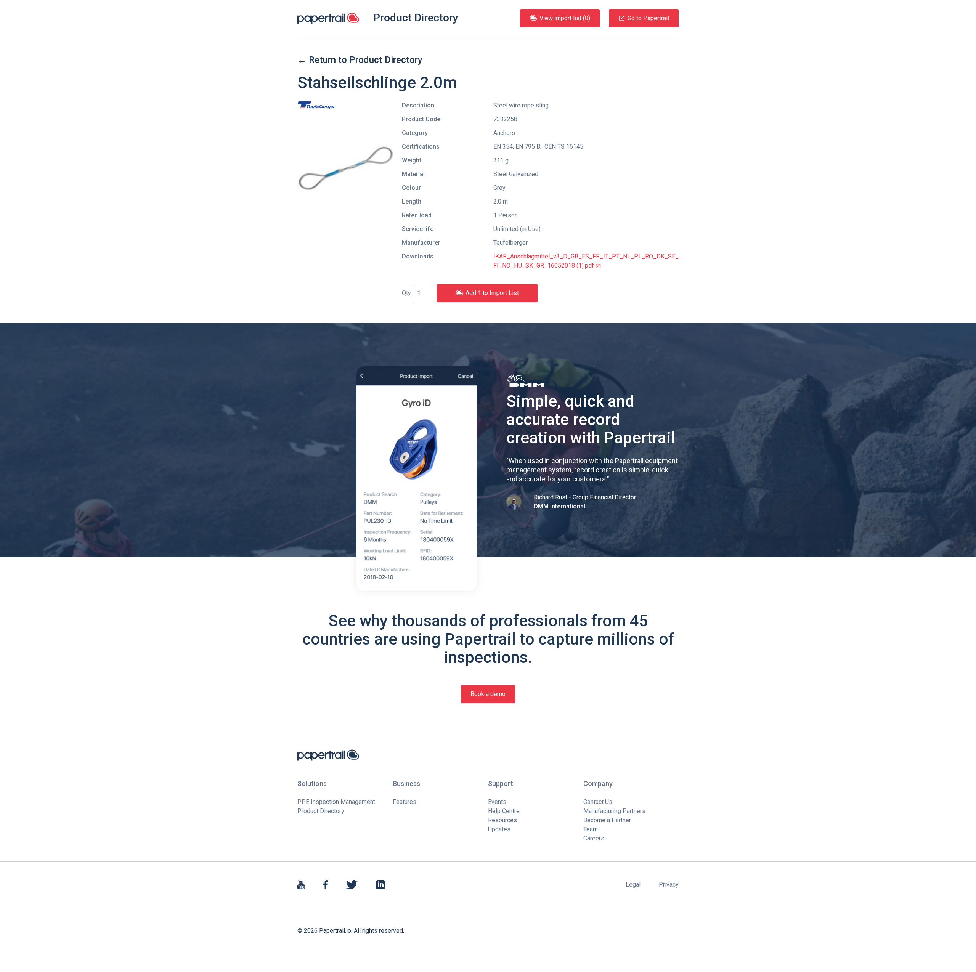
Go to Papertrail (648, 18)
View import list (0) (564, 18)
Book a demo (488, 694)
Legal (633, 884)
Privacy (669, 884)
